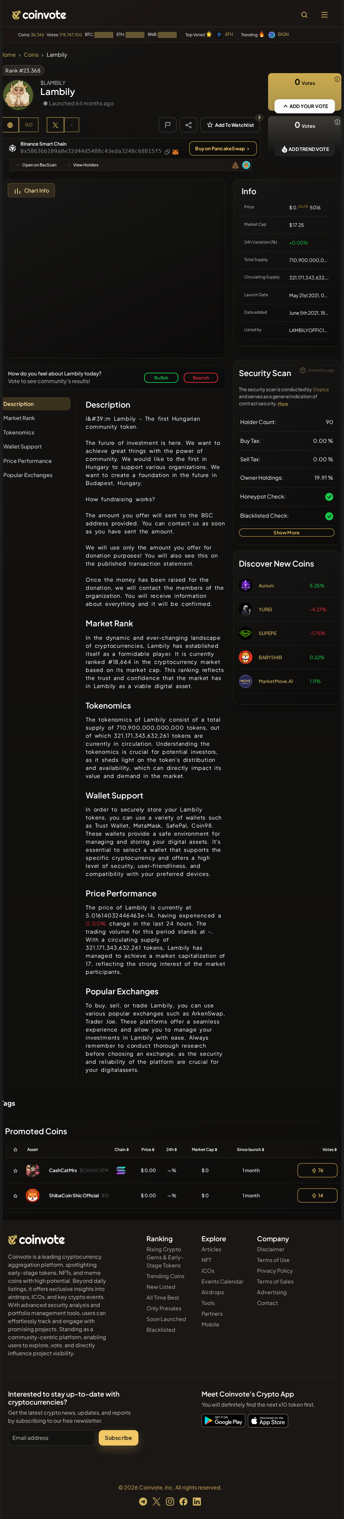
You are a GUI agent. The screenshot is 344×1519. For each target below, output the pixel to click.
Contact (267, 1302)
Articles (211, 1249)
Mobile (210, 1324)
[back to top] (327, 1504)
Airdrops (213, 1292)
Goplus (321, 389)
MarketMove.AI (276, 681)
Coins (31, 54)
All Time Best (162, 1297)
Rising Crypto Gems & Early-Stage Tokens (165, 1257)
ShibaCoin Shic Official (74, 1195)
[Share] (188, 124)
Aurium (266, 585)
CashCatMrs (63, 1170)
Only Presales (163, 1308)
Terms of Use (273, 1259)
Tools (208, 1302)
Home (8, 54)
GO (29, 124)
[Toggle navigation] (324, 14)
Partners (212, 1313)
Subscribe (118, 1437)
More (283, 403)
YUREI (265, 609)
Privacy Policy (275, 1270)
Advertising (272, 1292)
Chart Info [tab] (36, 190)
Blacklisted (160, 1329)
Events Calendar (223, 1281)
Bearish (201, 377)
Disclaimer (271, 1249)
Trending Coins (165, 1275)
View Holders (85, 164)
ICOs (208, 1270)
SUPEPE (267, 633)
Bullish (161, 377)
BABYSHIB (270, 657)
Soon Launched (166, 1318)
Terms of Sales (275, 1281)
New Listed (160, 1286)
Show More (286, 532)
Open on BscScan (39, 164)
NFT (206, 1259)
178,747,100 (70, 34)
